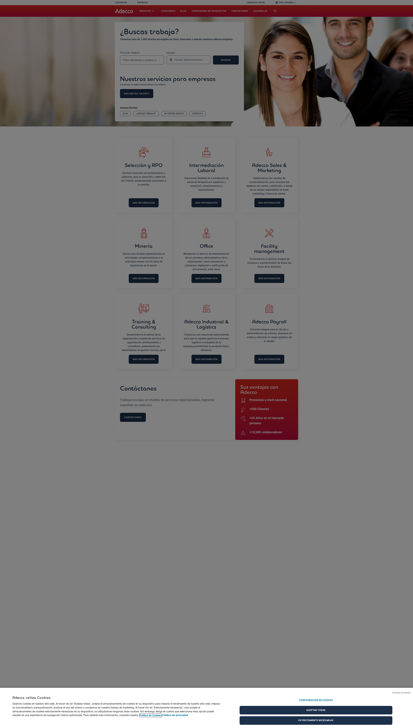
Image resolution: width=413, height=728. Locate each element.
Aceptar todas (316, 710)
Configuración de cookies (316, 700)
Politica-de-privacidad (175, 715)
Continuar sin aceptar (401, 692)
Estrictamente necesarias (315, 720)
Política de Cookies (151, 715)
